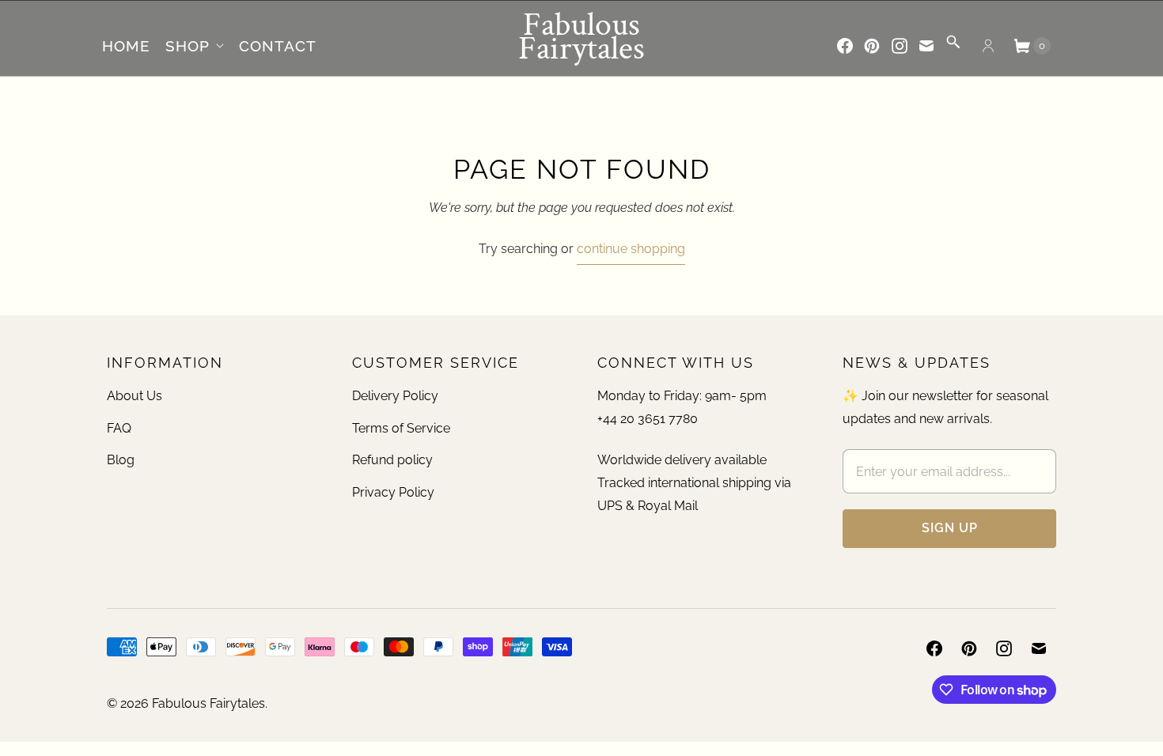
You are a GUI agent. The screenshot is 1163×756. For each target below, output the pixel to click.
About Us (134, 395)
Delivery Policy (395, 395)
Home (126, 46)
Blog (120, 459)
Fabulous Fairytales (208, 703)
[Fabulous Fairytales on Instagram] (899, 45)
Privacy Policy (393, 492)
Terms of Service (401, 428)
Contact (277, 46)
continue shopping (631, 248)
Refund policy (392, 459)
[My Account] (988, 45)
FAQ (119, 428)
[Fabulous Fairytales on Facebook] (845, 45)
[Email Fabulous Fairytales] (926, 45)
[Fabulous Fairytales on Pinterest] (871, 45)
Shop (187, 46)
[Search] (953, 47)
